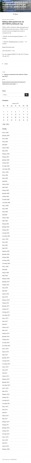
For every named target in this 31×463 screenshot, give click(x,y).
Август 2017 (5, 318)
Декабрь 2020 (5, 254)
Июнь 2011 (5, 409)
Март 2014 (5, 354)
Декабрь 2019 (5, 281)
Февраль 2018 (5, 300)
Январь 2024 (5, 157)
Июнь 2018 (5, 287)
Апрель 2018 (5, 294)
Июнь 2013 (5, 370)
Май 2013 (4, 373)
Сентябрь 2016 (6, 345)
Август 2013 (5, 367)
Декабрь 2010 (5, 428)
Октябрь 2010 (5, 434)
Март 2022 (5, 220)
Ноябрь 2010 (5, 431)
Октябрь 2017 (5, 312)
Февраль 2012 (5, 394)
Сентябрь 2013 (6, 364)
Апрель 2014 (5, 351)
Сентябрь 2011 (6, 403)
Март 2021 (5, 248)
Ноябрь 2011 (5, 397)
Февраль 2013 (5, 379)
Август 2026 (5, 132)
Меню (16, 14)
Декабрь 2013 (5, 357)
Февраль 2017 (5, 333)
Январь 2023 (5, 190)
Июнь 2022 (5, 211)
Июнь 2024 (5, 141)
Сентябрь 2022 (6, 202)
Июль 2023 (5, 175)
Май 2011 (4, 412)
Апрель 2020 (5, 272)
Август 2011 (5, 406)
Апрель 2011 (5, 415)
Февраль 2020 (5, 278)
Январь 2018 (5, 303)
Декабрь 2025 (5, 135)
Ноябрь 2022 (5, 196)
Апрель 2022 (5, 217)
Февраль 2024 (5, 154)
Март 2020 (5, 275)
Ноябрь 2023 (5, 163)
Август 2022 (5, 205)
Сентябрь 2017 (6, 315)
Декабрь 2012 (5, 382)
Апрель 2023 (5, 184)
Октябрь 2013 (5, 361)
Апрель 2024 (5, 147)
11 (7, 114)
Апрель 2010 (5, 446)
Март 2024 (5, 151)
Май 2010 (4, 443)
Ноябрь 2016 (5, 339)
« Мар (3, 124)
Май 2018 (4, 291)
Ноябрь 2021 (5, 230)
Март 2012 (5, 391)
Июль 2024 (5, 138)
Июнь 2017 (5, 321)
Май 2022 (4, 214)
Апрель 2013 (5, 376)
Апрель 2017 (5, 327)
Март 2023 (5, 187)
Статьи (6, 63)
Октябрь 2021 (5, 233)
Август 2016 (5, 348)
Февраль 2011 (5, 421)
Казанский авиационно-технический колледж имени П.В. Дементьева (15, 4)
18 (7, 117)
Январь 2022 (5, 224)
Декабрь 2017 (5, 306)
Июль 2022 (5, 208)
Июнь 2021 (5, 245)
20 (15, 117)
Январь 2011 (5, 424)
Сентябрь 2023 (6, 169)
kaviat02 (12, 19)
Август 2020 (5, 266)
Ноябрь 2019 (5, 284)
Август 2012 (5, 388)
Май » (7, 124)
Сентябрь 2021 (6, 236)
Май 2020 (4, 269)
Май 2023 (4, 181)
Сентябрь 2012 (6, 385)
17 (3, 117)
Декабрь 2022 (5, 193)
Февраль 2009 (5, 449)
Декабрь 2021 (5, 227)
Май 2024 (4, 144)
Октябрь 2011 (5, 400)
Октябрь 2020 (5, 260)
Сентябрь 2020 (6, 263)
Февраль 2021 (5, 251)
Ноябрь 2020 (5, 257)
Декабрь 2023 (5, 160)
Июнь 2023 (5, 178)
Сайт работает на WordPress (9, 459)
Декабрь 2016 (5, 336)
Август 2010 (5, 437)
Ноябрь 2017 (5, 309)
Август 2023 (5, 172)
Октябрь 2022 (5, 199)
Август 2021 (5, 239)
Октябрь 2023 (5, 166)
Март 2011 (5, 418)
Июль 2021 (5, 242)
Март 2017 (5, 330)
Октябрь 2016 (5, 342)
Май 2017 (4, 324)
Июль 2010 (5, 440)
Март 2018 (5, 297)
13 (15, 114)
